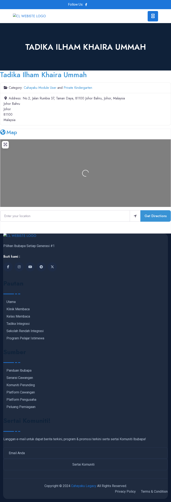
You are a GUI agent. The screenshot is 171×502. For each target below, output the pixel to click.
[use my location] (135, 216)
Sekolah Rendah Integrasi (25, 331)
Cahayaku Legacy (83, 486)
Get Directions (156, 216)
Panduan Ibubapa (18, 370)
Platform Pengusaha (21, 400)
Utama (11, 302)
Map (11, 132)
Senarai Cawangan (19, 378)
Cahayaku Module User (40, 87)
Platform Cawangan (20, 392)
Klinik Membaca (18, 309)
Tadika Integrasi (18, 324)
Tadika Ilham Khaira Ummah (43, 74)
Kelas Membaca (18, 316)
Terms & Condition (154, 491)
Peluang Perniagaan (20, 407)
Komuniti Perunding (20, 385)
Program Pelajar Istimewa (25, 338)
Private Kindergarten (78, 87)
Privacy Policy (125, 491)
